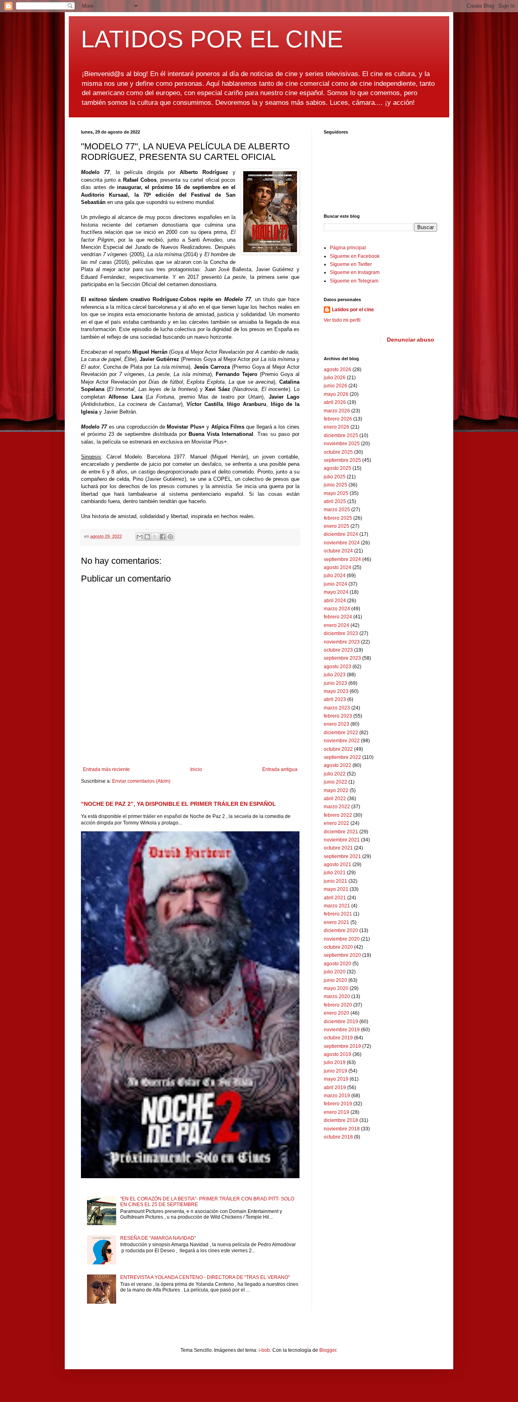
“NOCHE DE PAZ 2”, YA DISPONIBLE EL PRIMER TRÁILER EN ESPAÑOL (178, 804)
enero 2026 (336, 427)
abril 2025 (335, 501)
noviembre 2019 (342, 1029)
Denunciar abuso (410, 339)
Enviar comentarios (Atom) (141, 781)
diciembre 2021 (341, 832)
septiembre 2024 (342, 559)
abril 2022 (335, 798)
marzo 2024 (337, 609)
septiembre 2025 (342, 460)
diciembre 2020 (341, 930)
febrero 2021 (338, 914)
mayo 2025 (336, 493)
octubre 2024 (338, 551)
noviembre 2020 (342, 939)
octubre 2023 (338, 650)
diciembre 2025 (341, 435)
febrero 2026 (338, 419)
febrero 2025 (338, 518)
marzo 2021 (337, 906)
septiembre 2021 (342, 856)
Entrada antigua (279, 769)
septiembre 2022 (342, 757)
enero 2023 (336, 724)
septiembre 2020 (342, 955)
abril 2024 (335, 600)
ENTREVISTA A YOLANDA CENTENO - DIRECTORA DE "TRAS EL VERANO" (205, 1277)
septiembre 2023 (342, 658)
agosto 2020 (337, 964)
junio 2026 (335, 386)
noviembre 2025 (342, 443)
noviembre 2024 (342, 543)
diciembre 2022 (341, 732)
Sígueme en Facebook (355, 256)
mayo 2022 (336, 790)
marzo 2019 (337, 1095)
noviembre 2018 (342, 1129)
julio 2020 (335, 972)
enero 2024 (336, 625)
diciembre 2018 (341, 1120)
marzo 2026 (337, 411)
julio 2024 (335, 575)
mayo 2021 (336, 889)
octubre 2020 (338, 947)
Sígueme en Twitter (351, 264)
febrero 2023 (338, 716)
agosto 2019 (337, 1054)
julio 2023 (335, 675)
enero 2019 (336, 1112)
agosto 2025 (337, 468)
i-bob (264, 1350)
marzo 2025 (337, 509)
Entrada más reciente (106, 769)
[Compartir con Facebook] (163, 537)
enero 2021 (336, 922)
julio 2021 (335, 872)
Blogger (327, 1350)
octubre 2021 (338, 848)
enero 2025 (336, 526)
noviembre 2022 (342, 740)
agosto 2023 (337, 666)
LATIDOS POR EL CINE (212, 39)
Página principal (348, 248)
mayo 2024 (336, 592)
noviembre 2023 (342, 642)
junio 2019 (335, 1071)
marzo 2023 (337, 708)
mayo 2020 (336, 988)
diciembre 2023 (341, 633)
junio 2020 (335, 980)
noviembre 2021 (342, 840)
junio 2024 (335, 584)
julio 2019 (335, 1062)
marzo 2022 (337, 806)
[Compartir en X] (155, 537)
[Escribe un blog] (147, 537)
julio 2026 (335, 377)
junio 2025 (335, 485)
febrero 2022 (338, 815)
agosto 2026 (337, 369)
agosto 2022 (337, 765)
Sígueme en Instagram (355, 272)
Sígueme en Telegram (354, 281)
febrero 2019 (338, 1104)
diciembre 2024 (341, 534)
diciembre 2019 (341, 1021)
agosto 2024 (337, 567)
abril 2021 (335, 898)
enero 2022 (336, 823)
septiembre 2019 (342, 1046)
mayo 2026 (336, 394)
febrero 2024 (338, 617)
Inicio (196, 769)
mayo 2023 (336, 691)
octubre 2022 (338, 749)
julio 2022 (335, 774)
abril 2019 (335, 1087)
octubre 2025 (338, 452)
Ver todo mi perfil (342, 320)
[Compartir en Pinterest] (170, 537)
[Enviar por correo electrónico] (140, 537)
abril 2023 (335, 699)
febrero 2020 (338, 1005)
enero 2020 (336, 1013)
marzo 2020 (337, 996)
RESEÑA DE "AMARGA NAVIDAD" (158, 1238)
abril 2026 (335, 402)
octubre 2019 (338, 1038)
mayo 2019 (336, 1079)
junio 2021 (335, 881)
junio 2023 (335, 683)
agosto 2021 (337, 864)
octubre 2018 (338, 1137)
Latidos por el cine (353, 309)
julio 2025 (335, 477)
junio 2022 (335, 782)
